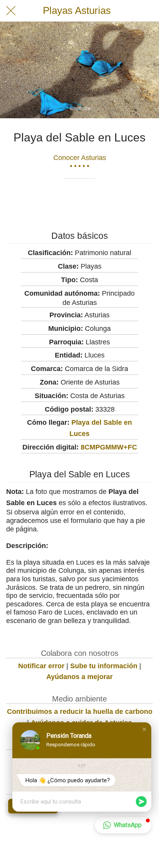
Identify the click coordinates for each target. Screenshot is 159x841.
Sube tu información (103, 666)
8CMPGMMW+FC (109, 447)
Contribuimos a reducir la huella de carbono (79, 711)
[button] (144, 729)
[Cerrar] (10, 10)
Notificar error (41, 666)
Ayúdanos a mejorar (79, 677)
